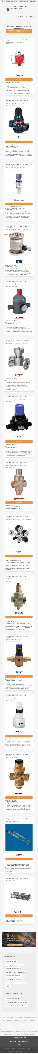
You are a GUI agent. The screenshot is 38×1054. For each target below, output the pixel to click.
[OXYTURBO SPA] (19, 551)
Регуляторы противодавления (13, 968)
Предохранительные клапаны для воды (16, 972)
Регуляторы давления (11, 961)
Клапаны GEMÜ (10, 1005)
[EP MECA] (19, 911)
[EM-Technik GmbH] (19, 731)
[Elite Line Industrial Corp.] (19, 261)
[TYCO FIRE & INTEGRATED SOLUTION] (19, 75)
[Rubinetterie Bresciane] (19, 672)
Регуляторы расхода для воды (13, 979)
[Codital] (19, 612)
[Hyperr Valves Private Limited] (19, 375)
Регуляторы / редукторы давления (14, 965)
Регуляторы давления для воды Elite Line (16, 1002)
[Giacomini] (19, 498)
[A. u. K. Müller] (19, 437)
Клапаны (8, 986)
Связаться (19, 79)
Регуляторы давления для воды (14, 975)
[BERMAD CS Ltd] (19, 137)
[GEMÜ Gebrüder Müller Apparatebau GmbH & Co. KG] (19, 317)
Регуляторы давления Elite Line (14, 998)
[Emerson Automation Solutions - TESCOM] (19, 199)
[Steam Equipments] (19, 854)
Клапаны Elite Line (21, 1005)
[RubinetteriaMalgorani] (19, 792)
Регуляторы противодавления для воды (16, 982)
